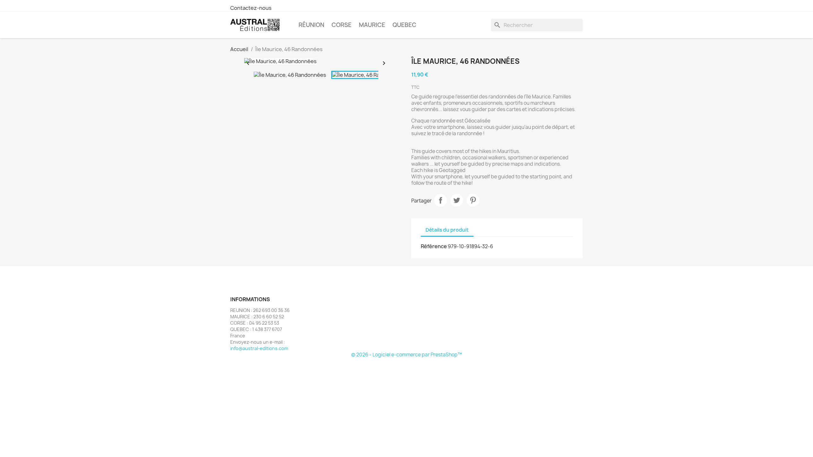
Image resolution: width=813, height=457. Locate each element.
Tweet (456, 200)
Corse (342, 25)
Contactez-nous (251, 7)
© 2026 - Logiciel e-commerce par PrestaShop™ (406, 354)
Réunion (311, 25)
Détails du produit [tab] (447, 230)
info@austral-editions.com (259, 348)
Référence (434, 246)
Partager (440, 200)
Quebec (404, 25)
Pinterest (473, 200)
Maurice (372, 25)
